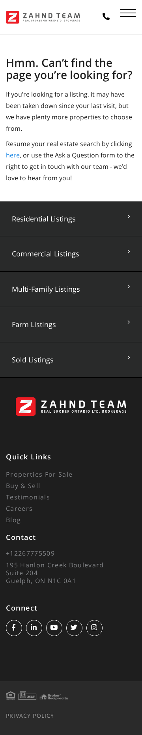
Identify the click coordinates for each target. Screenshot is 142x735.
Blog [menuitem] (13, 520)
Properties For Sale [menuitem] (39, 474)
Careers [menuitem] (19, 508)
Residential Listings (44, 218)
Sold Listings (33, 359)
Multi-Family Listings (46, 289)
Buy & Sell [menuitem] (23, 485)
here (13, 155)
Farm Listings (34, 324)
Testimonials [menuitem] (28, 497)
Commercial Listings (45, 253)
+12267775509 (30, 553)
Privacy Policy (30, 715)
